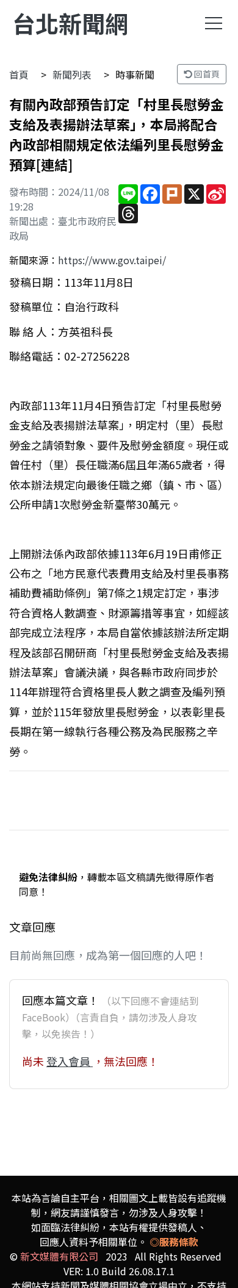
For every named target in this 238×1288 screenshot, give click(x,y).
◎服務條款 (174, 1241)
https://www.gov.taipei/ (112, 260)
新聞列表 (72, 74)
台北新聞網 (70, 23)
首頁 (19, 74)
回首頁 (206, 74)
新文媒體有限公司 (59, 1256)
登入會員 (69, 1061)
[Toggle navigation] (213, 23)
